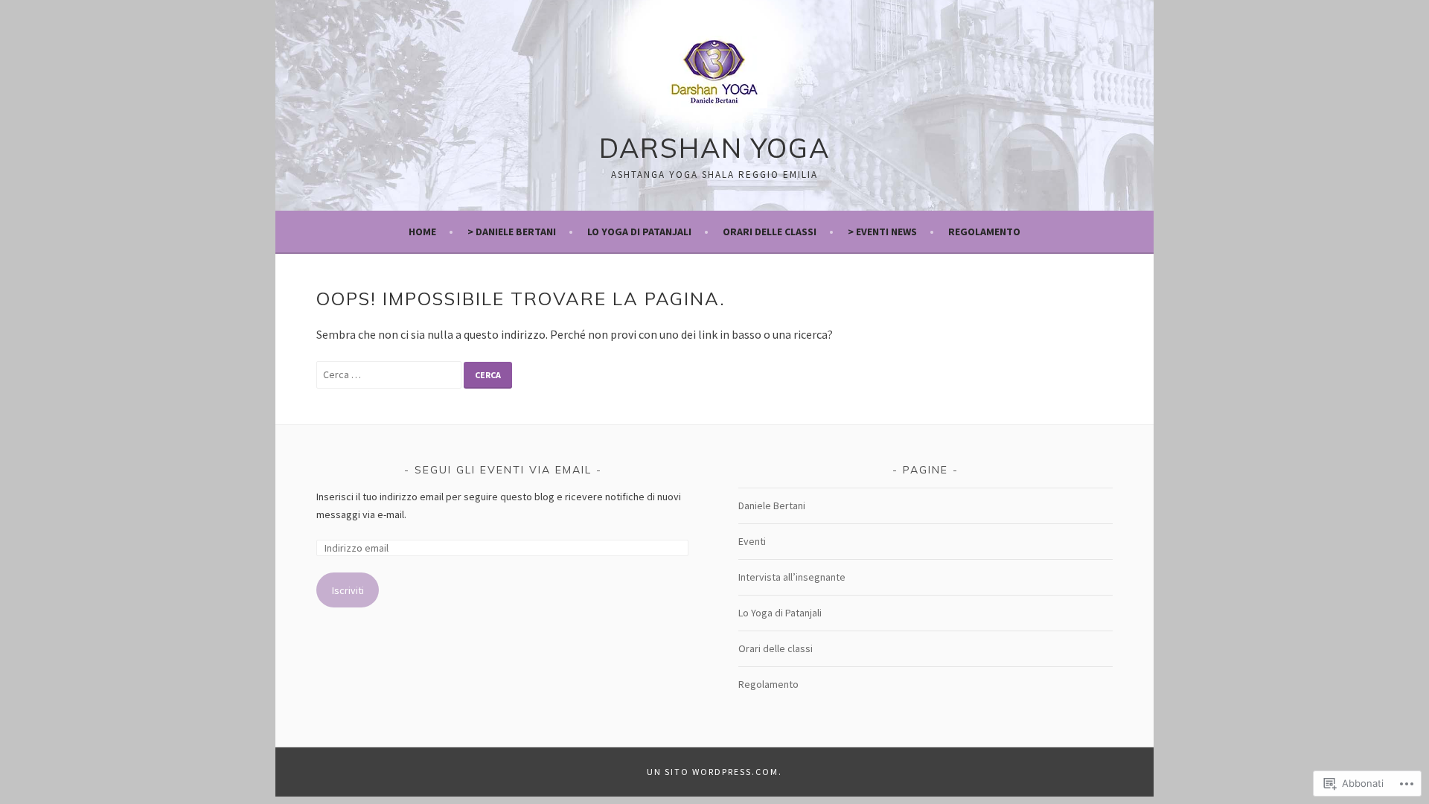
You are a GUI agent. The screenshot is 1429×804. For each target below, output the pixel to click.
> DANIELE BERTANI (511, 231)
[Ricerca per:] (390, 373)
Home (422, 231)
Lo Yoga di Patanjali (639, 231)
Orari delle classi (775, 648)
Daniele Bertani (771, 505)
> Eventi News (882, 231)
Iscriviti (348, 590)
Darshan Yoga (714, 148)
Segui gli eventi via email (503, 469)
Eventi (752, 541)
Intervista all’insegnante (791, 577)
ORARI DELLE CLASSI (769, 231)
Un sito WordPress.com (713, 771)
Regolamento (984, 231)
